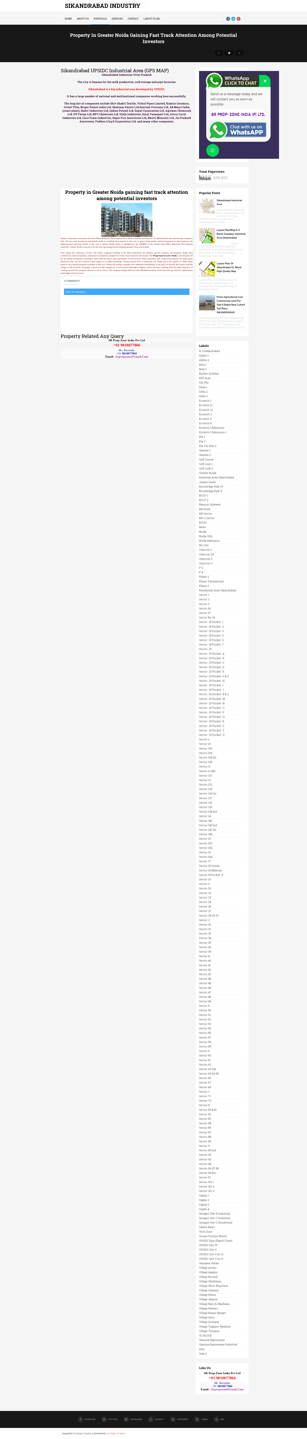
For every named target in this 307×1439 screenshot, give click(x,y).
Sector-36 (205, 947)
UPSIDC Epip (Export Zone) (215, 1240)
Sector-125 (205, 789)
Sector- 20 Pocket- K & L (214, 694)
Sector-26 (205, 906)
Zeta (202, 1349)
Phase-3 (204, 585)
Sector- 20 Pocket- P (211, 712)
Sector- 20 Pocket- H (211, 680)
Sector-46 (205, 987)
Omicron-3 (206, 563)
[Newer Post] (218, 53)
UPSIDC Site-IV (208, 1245)
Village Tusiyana (209, 1331)
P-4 (201, 572)
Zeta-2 (203, 1353)
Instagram (136, 1419)
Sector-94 (205, 1164)
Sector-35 (205, 942)
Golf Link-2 (206, 468)
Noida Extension (209, 540)
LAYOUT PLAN (151, 18)
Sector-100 (205, 748)
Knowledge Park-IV (211, 486)
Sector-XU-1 (206, 1182)
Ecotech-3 (205, 418)
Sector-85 (205, 1127)
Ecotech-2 (205, 414)
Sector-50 (205, 1010)
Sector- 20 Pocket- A (211, 653)
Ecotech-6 (205, 423)
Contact (133, 18)
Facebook (90, 1419)
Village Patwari (208, 1308)
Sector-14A (206, 834)
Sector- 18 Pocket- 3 (211, 631)
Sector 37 (205, 613)
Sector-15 (205, 838)
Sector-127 (205, 798)
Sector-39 (205, 951)
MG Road (204, 509)
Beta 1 (202, 364)
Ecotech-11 (206, 405)
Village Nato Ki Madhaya (214, 1304)
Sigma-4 (204, 1209)
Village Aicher (208, 1267)
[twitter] (233, 18)
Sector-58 (205, 1042)
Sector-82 (205, 1114)
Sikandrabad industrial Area (229, 202)
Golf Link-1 (206, 464)
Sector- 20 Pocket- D (211, 667)
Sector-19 (205, 879)
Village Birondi (208, 1276)
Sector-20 (205, 888)
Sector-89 (205, 1141)
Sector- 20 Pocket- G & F (214, 676)
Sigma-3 (204, 1204)
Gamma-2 (205, 454)
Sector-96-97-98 (209, 1168)
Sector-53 (205, 1023)
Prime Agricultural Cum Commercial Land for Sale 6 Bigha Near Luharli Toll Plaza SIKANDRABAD (231, 305)
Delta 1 (203, 387)
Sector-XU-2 (206, 1186)
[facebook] (228, 18)
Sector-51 (205, 1015)
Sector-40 (205, 960)
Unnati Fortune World (213, 1236)
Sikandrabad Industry (102, 5)
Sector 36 (205, 608)
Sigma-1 (204, 1195)
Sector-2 (204, 883)
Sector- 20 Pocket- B (211, 658)
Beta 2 (203, 369)
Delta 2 (203, 391)
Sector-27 (205, 911)
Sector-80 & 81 (208, 1109)
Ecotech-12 (206, 409)
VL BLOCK (205, 1335)
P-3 (201, 567)
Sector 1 (204, 594)
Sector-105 (205, 753)
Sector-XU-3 (206, 1191)
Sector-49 (205, 1001)
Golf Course (206, 459)
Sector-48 (205, 996)
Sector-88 (205, 1136)
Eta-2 (202, 441)
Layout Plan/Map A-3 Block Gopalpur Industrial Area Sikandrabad (231, 234)
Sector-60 (205, 1055)
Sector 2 (204, 599)
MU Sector (205, 513)
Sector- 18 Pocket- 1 (211, 622)
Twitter (113, 1419)
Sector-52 (205, 1019)
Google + (159, 1419)
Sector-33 (205, 933)
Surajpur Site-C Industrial (214, 1218)
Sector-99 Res (207, 1172)
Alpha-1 (204, 355)
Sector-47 (205, 992)
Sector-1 (204, 739)
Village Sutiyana (209, 1321)
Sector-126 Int (207, 793)
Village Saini (207, 1317)
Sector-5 (204, 1005)
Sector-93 (205, 1159)
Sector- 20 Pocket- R (211, 721)
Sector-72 (205, 1100)
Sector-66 (205, 1078)
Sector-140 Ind (208, 825)
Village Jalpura (208, 1299)
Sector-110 (205, 775)
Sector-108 (205, 762)
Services (117, 18)
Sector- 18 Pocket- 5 (211, 635)
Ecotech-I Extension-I (212, 432)
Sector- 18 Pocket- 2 (211, 626)
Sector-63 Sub (207, 1069)
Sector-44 (205, 978)
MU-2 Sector (207, 518)
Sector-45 (205, 983)
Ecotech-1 (205, 400)
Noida (202, 531)
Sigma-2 (204, 1200)
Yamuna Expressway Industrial (218, 1344)
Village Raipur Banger (212, 1313)
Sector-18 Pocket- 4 (211, 875)
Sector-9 (204, 1145)
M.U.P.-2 (203, 500)
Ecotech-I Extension (211, 427)
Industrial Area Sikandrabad (216, 477)
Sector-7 (204, 1091)
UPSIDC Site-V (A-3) (211, 1258)
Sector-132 (205, 802)
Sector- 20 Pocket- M (212, 698)
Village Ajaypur (208, 1272)
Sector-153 (205, 843)
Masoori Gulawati (210, 504)
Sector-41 (205, 965)
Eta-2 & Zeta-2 (207, 445)
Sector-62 (205, 1064)
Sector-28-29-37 (209, 915)
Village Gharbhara (210, 1281)
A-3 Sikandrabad (209, 351)
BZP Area (205, 378)
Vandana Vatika (209, 1263)
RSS (222, 1419)
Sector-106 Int (207, 757)
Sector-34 (205, 938)
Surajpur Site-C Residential (215, 1222)
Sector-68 (205, 1087)
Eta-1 (202, 436)
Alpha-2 (204, 360)
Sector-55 (205, 1028)
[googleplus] (239, 18)
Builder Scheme (209, 373)
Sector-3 (204, 920)
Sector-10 (205, 743)
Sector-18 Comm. (209, 865)
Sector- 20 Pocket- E (211, 671)
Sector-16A (206, 856)
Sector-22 (205, 893)
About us (83, 18)
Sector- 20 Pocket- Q (211, 716)
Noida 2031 (206, 536)
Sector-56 (205, 1032)
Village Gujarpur (209, 1290)
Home (68, 18)
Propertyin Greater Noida (165, 255)
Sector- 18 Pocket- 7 (211, 644)
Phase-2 (204, 576)
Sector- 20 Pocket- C (211, 662)
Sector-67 (205, 1082)
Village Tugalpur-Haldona (215, 1326)
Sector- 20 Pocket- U (211, 734)
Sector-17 (205, 861)
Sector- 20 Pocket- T (211, 730)
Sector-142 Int (207, 829)
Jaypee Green (207, 482)
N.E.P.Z (203, 522)
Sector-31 (205, 929)
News (202, 527)
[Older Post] (239, 53)
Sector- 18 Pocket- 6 (211, 640)
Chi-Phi (204, 382)
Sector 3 (204, 604)
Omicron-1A (206, 554)
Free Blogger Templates (82, 1433)
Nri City (204, 545)
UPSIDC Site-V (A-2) (211, 1254)
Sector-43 (205, 974)
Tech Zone (205, 1231)
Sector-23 (205, 897)
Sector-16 (205, 852)
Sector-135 (205, 807)
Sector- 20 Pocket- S (211, 726)
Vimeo (204, 1419)
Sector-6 (204, 1051)
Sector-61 (205, 1060)
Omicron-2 (206, 558)
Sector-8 (204, 1105)
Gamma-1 (205, 450)
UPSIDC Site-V (208, 1249)
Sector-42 (205, 969)
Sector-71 (205, 1096)
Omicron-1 (205, 549)
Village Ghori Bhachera (213, 1285)
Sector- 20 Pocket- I (211, 685)
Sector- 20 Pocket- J (211, 689)
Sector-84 (205, 1123)
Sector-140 (205, 820)
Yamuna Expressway (212, 1340)
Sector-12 (205, 780)
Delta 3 (203, 396)
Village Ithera (207, 1294)
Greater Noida (207, 473)
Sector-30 (205, 924)
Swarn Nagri (207, 1227)
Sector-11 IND (207, 771)
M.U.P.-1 (203, 495)
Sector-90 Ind (207, 1150)
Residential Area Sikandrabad (217, 590)
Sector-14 (205, 816)
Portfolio (100, 18)
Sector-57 (205, 1037)
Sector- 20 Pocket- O (211, 707)
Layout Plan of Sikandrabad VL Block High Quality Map (229, 267)
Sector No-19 (207, 617)
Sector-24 (205, 902)
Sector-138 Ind (208, 811)
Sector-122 (205, 784)
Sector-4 (204, 956)
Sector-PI (205, 1177)
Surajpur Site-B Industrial (214, 1213)
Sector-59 (205, 1046)
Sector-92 (205, 1154)
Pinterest (182, 1419)
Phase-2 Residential (211, 581)
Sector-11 (204, 766)
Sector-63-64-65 (209, 1073)
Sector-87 (205, 1132)
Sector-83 (205, 1118)
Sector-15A (206, 847)
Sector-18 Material (210, 870)
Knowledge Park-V (210, 491)
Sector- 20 (205, 649)
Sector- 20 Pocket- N (211, 703)
